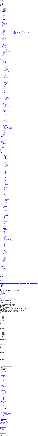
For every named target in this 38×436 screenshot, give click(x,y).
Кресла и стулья (5, 210)
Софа (5, 74)
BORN (4, 119)
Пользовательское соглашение (3, 427)
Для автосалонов (4, 137)
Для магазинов (5, 256)
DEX (4, 121)
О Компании (2, 142)
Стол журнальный (7, 71)
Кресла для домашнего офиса (7, 106)
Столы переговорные (7, 98)
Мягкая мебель (4, 110)
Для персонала (5, 101)
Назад (5, 156)
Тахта (5, 76)
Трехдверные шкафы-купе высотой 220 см (8, 128)
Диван (5, 62)
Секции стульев (4, 135)
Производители (4, 143)
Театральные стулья (6, 108)
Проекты (2, 136)
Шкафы (11, 283)
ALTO (4, 117)
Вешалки (8, 283)
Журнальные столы (6, 100)
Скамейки (4, 134)
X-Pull (4, 132)
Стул (5, 81)
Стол (5, 72)
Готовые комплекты (7, 97)
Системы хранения (7, 96)
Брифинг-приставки (7, 95)
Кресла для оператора (6, 105)
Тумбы (3, 103)
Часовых (5, 139)
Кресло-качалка (6, 63)
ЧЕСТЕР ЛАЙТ (5, 114)
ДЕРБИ (4, 111)
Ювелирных (5, 138)
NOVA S (5, 91)
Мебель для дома (4, 61)
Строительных (5, 140)
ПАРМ (4, 113)
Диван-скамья (6, 64)
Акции (2, 141)
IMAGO (4, 88)
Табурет (6, 68)
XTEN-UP (5, 87)
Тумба (5, 67)
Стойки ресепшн (4, 120)
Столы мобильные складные (6, 131)
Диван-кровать (6, 65)
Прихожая (6, 78)
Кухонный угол (6, 69)
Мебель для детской (6, 82)
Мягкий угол (6, 66)
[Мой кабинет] (0, 5)
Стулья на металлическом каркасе (7, 107)
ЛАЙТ (4, 112)
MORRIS (5, 118)
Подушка (6, 83)
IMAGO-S (5, 89)
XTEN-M (5, 86)
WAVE (4, 85)
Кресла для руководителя (6, 109)
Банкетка (6, 75)
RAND (4, 123)
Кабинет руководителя (25, 283)
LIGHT (4, 126)
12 (0, 320)
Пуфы (3, 133)
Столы (4, 204)
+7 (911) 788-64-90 (3, 3)
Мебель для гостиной (6, 70)
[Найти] (0, 2)
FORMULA (5, 92)
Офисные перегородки (5, 122)
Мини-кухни (29, 283)
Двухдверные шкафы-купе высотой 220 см (8, 127)
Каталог (3, 153)
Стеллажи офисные (5, 104)
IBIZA (4, 130)
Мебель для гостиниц (5, 125)
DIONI (4, 116)
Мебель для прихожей (6, 77)
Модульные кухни (5, 129)
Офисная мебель (5, 187)
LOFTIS (4, 90)
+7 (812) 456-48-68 (2, 147)
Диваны (4, 115)
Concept (5, 94)
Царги (5, 99)
